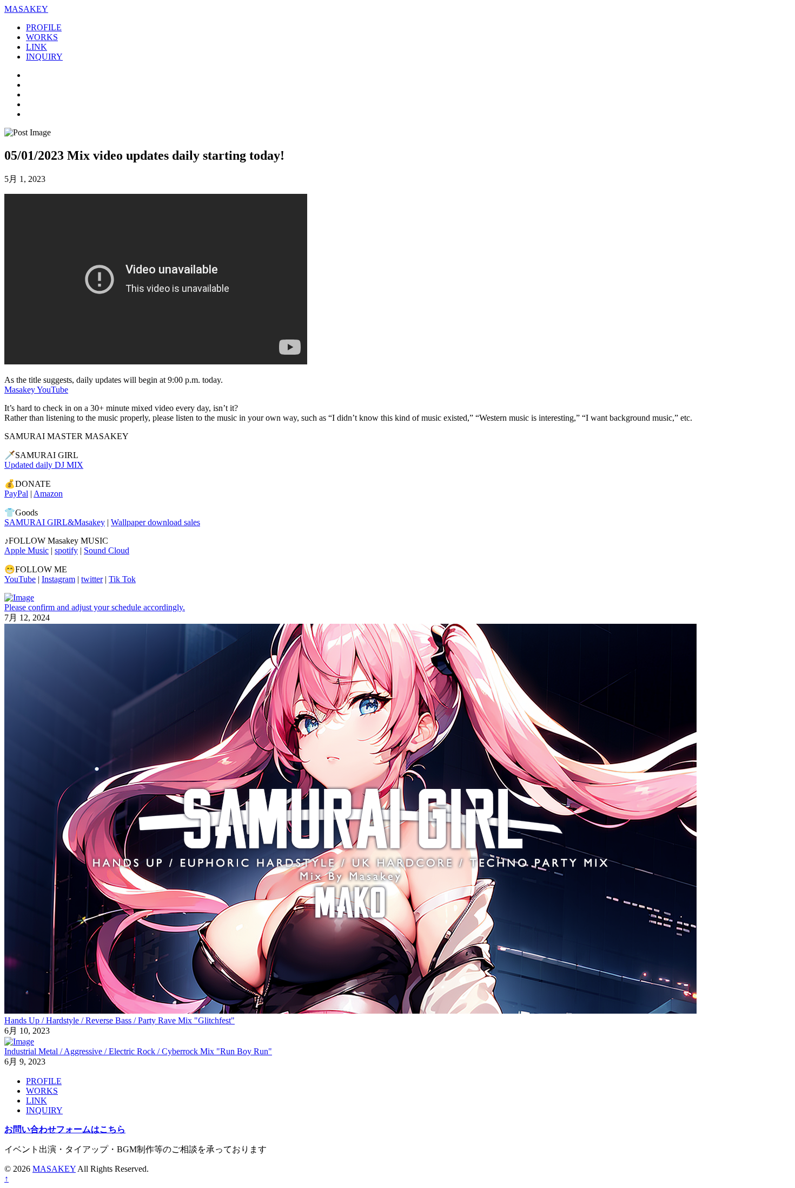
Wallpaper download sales (155, 522)
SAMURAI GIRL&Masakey (54, 522)
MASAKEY (54, 1168)
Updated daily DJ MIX (43, 464)
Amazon (48, 493)
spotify (66, 550)
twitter (92, 579)
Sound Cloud (106, 550)
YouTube (20, 579)
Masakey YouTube (36, 389)
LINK (36, 46)
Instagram (58, 579)
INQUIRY (44, 56)
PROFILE (44, 27)
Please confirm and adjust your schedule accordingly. (94, 607)
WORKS (42, 37)
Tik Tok (122, 579)
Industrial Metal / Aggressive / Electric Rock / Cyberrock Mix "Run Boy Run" (138, 1051)
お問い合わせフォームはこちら (64, 1129)
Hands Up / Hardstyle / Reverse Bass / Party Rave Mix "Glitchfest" (119, 1020)
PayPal (16, 493)
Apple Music (26, 550)
